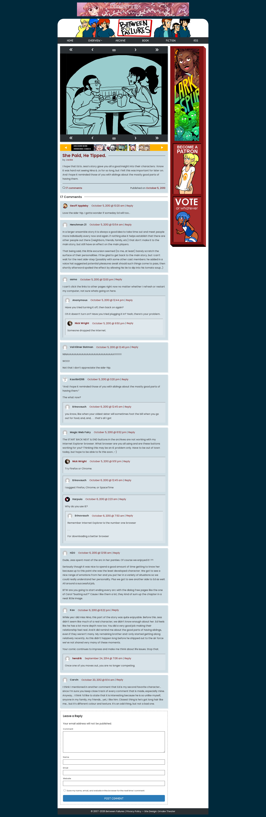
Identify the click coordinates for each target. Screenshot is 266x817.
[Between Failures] (133, 28)
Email (65, 768)
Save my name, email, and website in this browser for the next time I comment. (106, 790)
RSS (196, 40)
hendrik (77, 658)
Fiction (170, 40)
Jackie (69, 159)
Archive (120, 40)
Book (145, 40)
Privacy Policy (133, 811)
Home (70, 40)
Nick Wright (82, 323)
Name (66, 757)
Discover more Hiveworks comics (82, 147)
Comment (68, 729)
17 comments (74, 188)
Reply (129, 205)
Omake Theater (166, 811)
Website (67, 779)
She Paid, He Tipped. (84, 155)
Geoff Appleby (79, 205)
